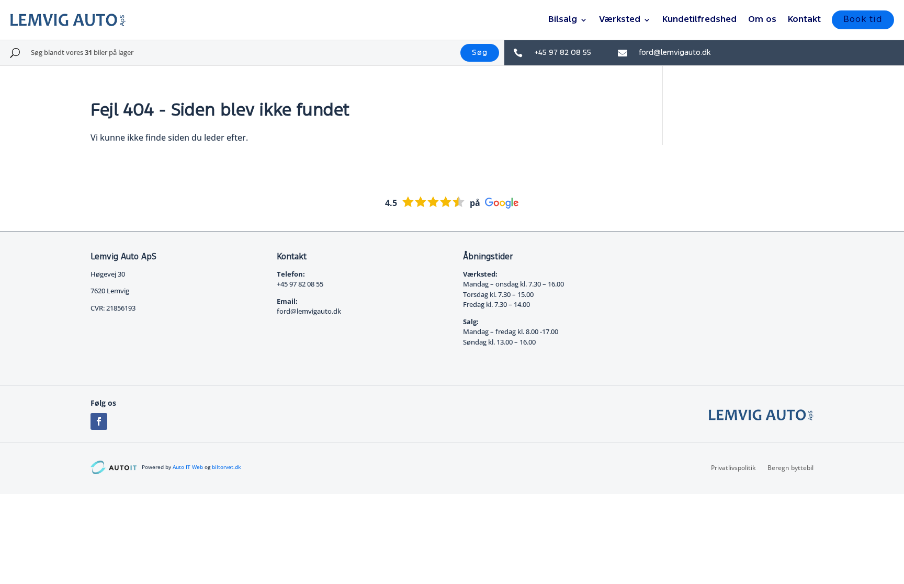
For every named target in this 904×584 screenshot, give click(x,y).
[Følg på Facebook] (99, 421)
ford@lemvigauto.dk (674, 52)
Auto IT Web (188, 467)
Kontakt (804, 20)
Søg (480, 52)
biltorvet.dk (226, 467)
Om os (762, 20)
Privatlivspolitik (733, 467)
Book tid (863, 20)
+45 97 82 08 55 (562, 52)
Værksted (619, 20)
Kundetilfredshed (699, 20)
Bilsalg (562, 20)
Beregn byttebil (790, 467)
